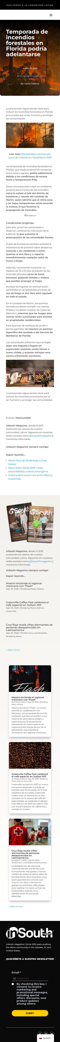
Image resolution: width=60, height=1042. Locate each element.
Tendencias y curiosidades (33, 633)
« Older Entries (13, 650)
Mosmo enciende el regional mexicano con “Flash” (24, 585)
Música (40, 589)
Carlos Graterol (20, 702)
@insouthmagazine (40, 435)
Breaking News (27, 76)
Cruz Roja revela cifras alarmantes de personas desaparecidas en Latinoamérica (29, 627)
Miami (40, 76)
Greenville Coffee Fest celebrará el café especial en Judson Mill (27, 604)
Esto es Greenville (24, 781)
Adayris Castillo (20, 860)
